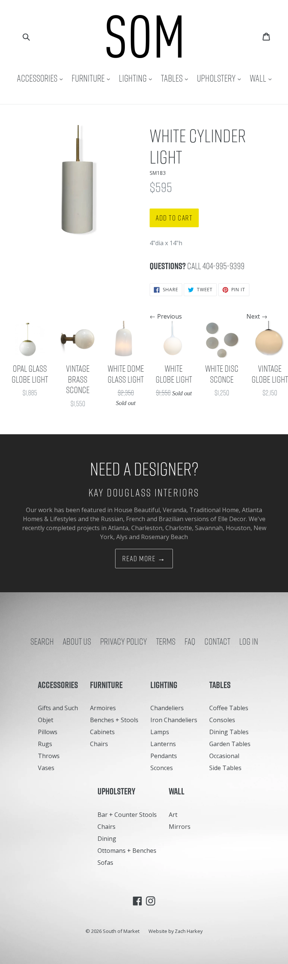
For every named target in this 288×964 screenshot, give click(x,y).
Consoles (222, 720)
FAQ (189, 641)
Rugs (45, 744)
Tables (176, 78)
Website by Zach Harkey (175, 931)
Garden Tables (229, 744)
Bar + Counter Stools (127, 815)
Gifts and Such (58, 708)
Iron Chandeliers (173, 720)
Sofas (105, 862)
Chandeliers (167, 708)
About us (77, 641)
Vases (46, 768)
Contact (217, 641)
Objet (45, 720)
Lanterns (163, 744)
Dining (107, 838)
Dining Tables (229, 732)
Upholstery (220, 78)
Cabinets (102, 732)
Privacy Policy (123, 641)
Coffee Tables (228, 708)
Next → (256, 316)
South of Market (121, 931)
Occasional (224, 756)
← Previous (166, 316)
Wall (262, 78)
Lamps (159, 732)
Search (42, 641)
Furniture (93, 78)
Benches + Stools (114, 720)
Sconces (161, 768)
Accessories (41, 78)
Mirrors (179, 826)
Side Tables (225, 768)
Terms (166, 641)
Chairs (99, 744)
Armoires (103, 708)
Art (173, 815)
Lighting (137, 78)
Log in (248, 641)
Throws (49, 756)
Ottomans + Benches (127, 850)
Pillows (47, 732)
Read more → (144, 558)
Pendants (163, 756)
